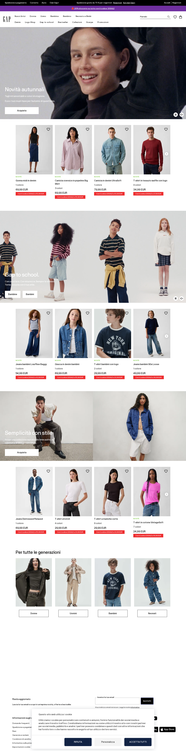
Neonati (152, 613)
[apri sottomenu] (27, 16)
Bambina (55, 16)
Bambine (12, 294)
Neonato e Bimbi (84, 16)
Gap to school (47, 22)
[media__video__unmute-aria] (181, 114)
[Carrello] (180, 17)
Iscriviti (147, 701)
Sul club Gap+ (129, 3)
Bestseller (63, 22)
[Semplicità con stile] (93, 426)
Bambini (30, 294)
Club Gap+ (54, 3)
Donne (34, 613)
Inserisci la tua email (105, 697)
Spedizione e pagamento (16, 3)
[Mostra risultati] (168, 17)
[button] (166, 153)
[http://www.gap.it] (6, 19)
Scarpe (89, 22)
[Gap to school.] (93, 257)
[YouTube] (154, 718)
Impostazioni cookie (21, 747)
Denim (18, 22)
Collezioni (77, 22)
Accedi (167, 3)
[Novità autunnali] (93, 73)
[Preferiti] (175, 17)
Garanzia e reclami (20, 735)
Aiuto (44, 3)
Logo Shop (30, 22)
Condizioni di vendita (21, 739)
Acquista (21, 110)
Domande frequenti (20, 723)
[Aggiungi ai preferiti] (48, 129)
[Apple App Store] (167, 729)
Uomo (43, 16)
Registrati (117, 3)
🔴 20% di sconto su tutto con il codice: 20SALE (93, 8)
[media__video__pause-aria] (175, 114)
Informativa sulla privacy (23, 743)
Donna (33, 16)
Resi (14, 731)
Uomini (73, 613)
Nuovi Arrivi (20, 16)
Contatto (34, 3)
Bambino (67, 16)
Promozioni (103, 22)
